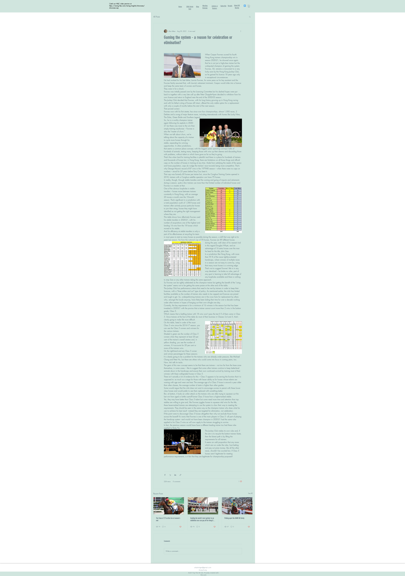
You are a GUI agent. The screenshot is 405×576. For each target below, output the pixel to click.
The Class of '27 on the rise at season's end (168, 519)
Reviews (204, 8)
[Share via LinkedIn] (175, 475)
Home (180, 6)
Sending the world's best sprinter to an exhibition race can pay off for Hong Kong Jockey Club (202, 519)
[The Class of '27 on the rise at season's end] (168, 505)
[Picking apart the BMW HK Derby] (237, 505)
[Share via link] (180, 475)
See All (250, 493)
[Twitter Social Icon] (245, 6)
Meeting (204, 6)
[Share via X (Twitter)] (170, 475)
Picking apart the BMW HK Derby (234, 518)
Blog (197, 6)
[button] (248, 6)
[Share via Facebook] (165, 475)
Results (230, 6)
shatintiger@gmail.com (202, 568)
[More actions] (240, 31)
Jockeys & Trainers (215, 7)
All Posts (156, 16)
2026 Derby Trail (189, 7)
